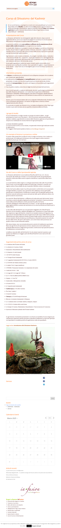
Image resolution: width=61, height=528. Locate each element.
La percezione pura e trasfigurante (14, 470)
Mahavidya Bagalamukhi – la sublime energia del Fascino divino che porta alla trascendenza (29, 472)
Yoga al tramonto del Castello (13, 405)
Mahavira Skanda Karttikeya (13, 477)
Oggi (50, 417)
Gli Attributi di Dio (10, 479)
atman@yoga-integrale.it (38, 129)
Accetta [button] (29, 526)
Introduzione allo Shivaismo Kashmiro (25, 325)
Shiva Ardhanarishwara (12, 475)
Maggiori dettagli (36, 526)
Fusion (21, 499)
